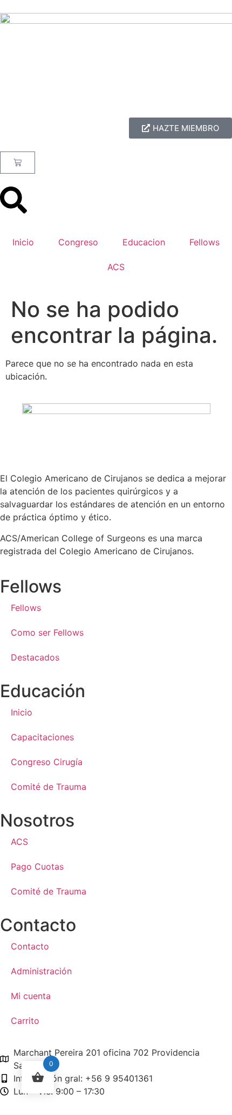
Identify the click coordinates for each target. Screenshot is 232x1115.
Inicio (23, 242)
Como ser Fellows (47, 632)
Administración (41, 971)
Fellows (204, 242)
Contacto (30, 946)
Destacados (35, 657)
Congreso (78, 242)
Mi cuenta (31, 995)
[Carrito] (17, 163)
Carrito (25, 1020)
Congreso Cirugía (47, 761)
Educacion (143, 242)
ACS (116, 266)
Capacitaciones (42, 737)
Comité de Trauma (48, 786)
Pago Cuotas (37, 866)
